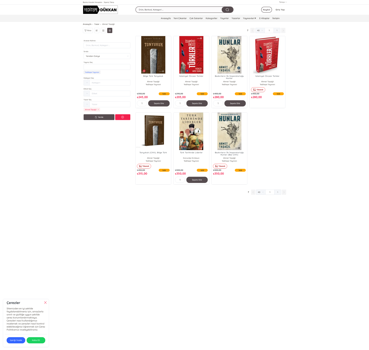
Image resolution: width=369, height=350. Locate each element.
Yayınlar (224, 18)
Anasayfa (166, 18)
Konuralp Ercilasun (191, 158)
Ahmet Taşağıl (153, 81)
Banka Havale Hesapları (92, 2)
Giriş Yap (280, 9)
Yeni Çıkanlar (180, 18)
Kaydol (266, 9)
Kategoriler (211, 18)
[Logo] (100, 10)
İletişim (276, 18)
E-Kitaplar (264, 18)
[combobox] (107, 67)
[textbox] (107, 67)
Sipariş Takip (109, 2)
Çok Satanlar (196, 18)
